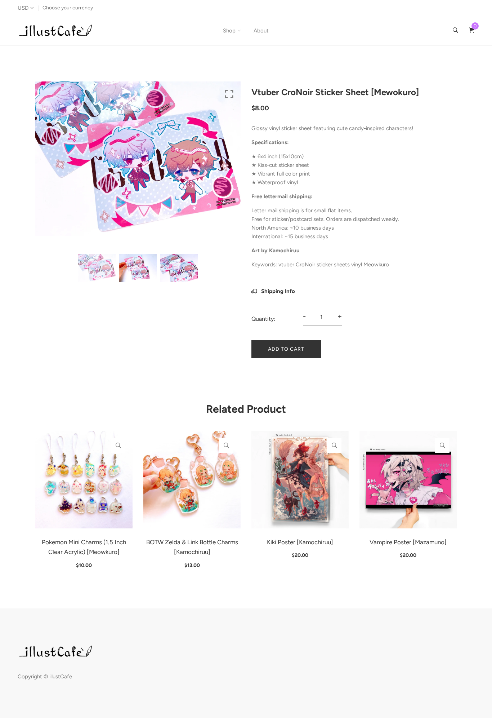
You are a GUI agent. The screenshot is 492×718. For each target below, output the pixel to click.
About (261, 30)
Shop (229, 30)
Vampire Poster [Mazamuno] (408, 542)
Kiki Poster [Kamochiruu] (300, 542)
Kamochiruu (284, 250)
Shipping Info (277, 291)
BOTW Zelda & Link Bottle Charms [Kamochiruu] (192, 546)
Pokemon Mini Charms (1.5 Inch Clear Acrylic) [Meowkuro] (84, 546)
